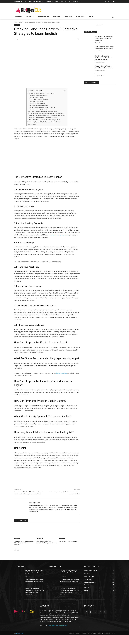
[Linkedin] (109, 1)
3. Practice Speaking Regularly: (40, 99)
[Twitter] (32, 44)
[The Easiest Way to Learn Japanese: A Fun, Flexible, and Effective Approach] (24, 532)
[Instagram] (106, 1)
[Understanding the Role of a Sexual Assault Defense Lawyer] (88, 68)
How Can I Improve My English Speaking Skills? (43, 111)
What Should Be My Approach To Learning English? (44, 120)
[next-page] (18, 549)
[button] (112, 17)
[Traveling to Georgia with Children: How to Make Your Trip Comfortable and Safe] (88, 58)
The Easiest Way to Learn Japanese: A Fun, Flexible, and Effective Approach (24, 543)
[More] (45, 44)
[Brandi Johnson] (15, 39)
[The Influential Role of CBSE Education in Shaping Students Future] (47, 532)
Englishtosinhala (61, 373)
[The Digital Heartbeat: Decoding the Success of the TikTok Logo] (88, 49)
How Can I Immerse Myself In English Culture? (43, 117)
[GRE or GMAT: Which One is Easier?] (69, 532)
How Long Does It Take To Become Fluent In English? (45, 122)
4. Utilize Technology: (37, 101)
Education (21, 22)
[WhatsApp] (41, 44)
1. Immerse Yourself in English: (39, 95)
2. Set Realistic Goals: (37, 97)
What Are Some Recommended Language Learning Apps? (46, 113)
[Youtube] (114, 1)
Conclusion (32, 124)
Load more (99, 75)
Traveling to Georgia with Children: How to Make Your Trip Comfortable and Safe (104, 57)
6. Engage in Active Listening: (39, 105)
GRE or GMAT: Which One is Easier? (68, 541)
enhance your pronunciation (59, 235)
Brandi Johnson (22, 39)
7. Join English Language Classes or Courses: (43, 107)
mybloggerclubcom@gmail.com (57, 625)
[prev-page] (15, 549)
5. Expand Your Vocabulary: (38, 103)
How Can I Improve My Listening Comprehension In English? (47, 115)
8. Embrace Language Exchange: (40, 109)
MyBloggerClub (19, 633)
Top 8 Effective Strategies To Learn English (42, 93)
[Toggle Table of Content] (63, 90)
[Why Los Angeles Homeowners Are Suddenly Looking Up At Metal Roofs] (88, 39)
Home (15, 22)
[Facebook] (103, 1)
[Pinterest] (111, 1)
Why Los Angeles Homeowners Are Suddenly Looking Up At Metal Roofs (104, 38)
